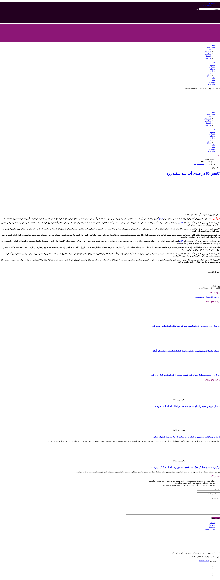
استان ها (212, 71)
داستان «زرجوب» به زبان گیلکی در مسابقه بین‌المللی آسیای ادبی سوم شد (185, 326)
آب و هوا (212, 525)
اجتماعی (207, 49)
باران (207, 297)
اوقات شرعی (210, 529)
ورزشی (208, 58)
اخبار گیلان (213, 297)
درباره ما (212, 3)
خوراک (212, 523)
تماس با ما (207, 5)
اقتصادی (207, 52)
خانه (213, 45)
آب (219, 297)
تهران (209, 73)
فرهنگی (208, 56)
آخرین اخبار (211, 47)
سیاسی (208, 54)
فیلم (213, 80)
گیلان (209, 76)
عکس (213, 78)
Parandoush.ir (204, 561)
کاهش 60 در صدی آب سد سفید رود (193, 173)
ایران (213, 60)
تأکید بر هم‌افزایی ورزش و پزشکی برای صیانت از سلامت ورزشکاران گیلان (185, 350)
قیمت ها (212, 527)
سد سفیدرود (200, 297)
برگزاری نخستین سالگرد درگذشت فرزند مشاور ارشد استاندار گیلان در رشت (184, 375)
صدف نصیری (199, 164)
